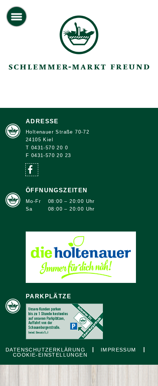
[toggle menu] (16, 16)
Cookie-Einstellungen (50, 354)
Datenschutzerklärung (45, 349)
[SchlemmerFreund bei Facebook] (32, 170)
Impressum (118, 349)
